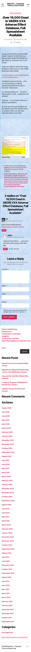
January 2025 (7, 484)
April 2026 (6, 424)
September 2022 (8, 573)
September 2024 (8, 501)
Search (4, 348)
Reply (4, 230)
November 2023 (8, 541)
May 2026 (5, 420)
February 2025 (7, 480)
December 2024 (8, 488)
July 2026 (5, 412)
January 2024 (7, 533)
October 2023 (7, 545)
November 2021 (8, 613)
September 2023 (8, 549)
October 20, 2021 (21, 39)
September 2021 (8, 621)
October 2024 (7, 497)
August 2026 (6, 408)
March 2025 (6, 476)
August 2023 (6, 553)
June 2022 (6, 585)
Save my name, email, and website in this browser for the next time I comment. (15, 311)
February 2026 (7, 432)
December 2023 (8, 537)
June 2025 (6, 464)
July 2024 (5, 509)
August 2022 (6, 577)
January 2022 (7, 605)
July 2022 (5, 581)
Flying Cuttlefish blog (9, 329)
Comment (5, 269)
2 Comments (17, 42)
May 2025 (5, 468)
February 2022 (7, 601)
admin (10, 39)
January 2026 (7, 436)
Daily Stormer (7, 331)
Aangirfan (5, 336)
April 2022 (5, 593)
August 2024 (6, 505)
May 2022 (5, 589)
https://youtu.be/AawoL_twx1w (13, 227)
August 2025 (6, 456)
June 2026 (6, 416)
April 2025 (6, 472)
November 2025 (8, 444)
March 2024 (6, 525)
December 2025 (8, 440)
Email (4, 294)
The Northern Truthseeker (11, 334)
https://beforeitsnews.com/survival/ (14, 637)
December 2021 (8, 609)
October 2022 (7, 569)
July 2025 (5, 460)
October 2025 (7, 448)
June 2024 (6, 513)
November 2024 (8, 493)
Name (4, 286)
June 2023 (6, 561)
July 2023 (5, 557)
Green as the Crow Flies (10, 338)
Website (4, 302)
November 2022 (8, 565)
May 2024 (5, 517)
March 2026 (6, 428)
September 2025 (8, 452)
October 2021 (7, 617)
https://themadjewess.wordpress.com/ (16, 341)
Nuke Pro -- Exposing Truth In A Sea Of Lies (15, 4)
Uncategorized (15, 13)
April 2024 (6, 521)
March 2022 (6, 597)
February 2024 (7, 529)
